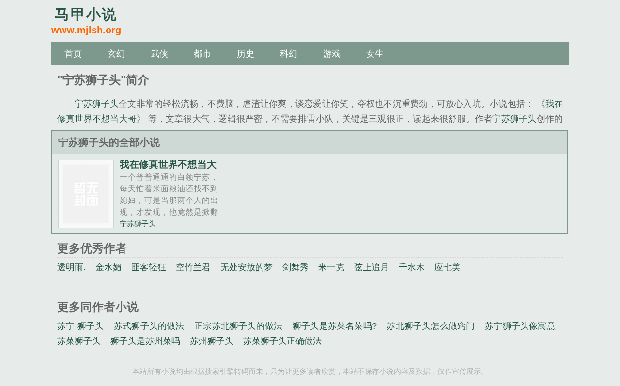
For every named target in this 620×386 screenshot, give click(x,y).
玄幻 (116, 54)
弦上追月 (371, 267)
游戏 (332, 54)
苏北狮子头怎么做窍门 (431, 326)
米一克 (331, 267)
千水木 (412, 267)
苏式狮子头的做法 (149, 326)
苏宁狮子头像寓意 (520, 326)
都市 (202, 54)
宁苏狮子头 (97, 103)
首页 (73, 54)
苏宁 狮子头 (80, 326)
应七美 (447, 267)
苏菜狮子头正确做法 (282, 341)
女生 (375, 54)
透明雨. (71, 267)
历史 (245, 54)
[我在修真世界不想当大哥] (86, 224)
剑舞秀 (295, 267)
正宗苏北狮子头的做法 (238, 326)
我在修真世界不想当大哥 (168, 169)
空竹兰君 (193, 267)
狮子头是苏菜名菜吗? (335, 326)
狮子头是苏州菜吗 (145, 341)
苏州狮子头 (211, 341)
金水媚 (108, 267)
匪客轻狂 (148, 267)
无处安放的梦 (246, 267)
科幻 (288, 54)
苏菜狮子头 (79, 341)
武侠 (159, 54)
